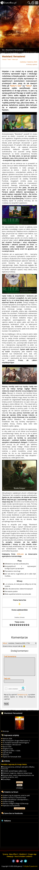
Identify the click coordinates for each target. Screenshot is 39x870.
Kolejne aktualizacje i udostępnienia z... (16, 800)
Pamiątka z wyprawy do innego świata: (14, 764)
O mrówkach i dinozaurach (12, 745)
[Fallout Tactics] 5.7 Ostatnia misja (14, 797)
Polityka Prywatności (30, 866)
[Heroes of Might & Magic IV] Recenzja (15, 804)
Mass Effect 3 (13, 854)
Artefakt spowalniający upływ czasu (15, 771)
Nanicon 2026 (7, 739)
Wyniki (19, 785)
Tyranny (5, 854)
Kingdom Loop (8, 749)
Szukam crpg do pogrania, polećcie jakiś (16, 795)
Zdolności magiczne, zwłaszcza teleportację (17, 773)
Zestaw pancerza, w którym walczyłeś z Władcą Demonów (17, 768)
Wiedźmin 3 (23, 854)
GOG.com (20, 554)
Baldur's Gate (16, 86)
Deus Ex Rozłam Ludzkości (23, 856)
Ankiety (19, 788)
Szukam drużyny (8, 802)
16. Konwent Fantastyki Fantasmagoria (16, 743)
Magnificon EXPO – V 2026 (11, 751)
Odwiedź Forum (19, 808)
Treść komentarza (10, 656)
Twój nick (7, 679)
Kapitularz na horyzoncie (11, 806)
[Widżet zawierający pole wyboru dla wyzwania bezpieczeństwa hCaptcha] (15, 689)
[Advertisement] (19, 26)
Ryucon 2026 (7, 747)
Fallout (28, 86)
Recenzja (6, 731)
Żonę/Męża (6, 779)
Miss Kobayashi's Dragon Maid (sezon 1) (16, 741)
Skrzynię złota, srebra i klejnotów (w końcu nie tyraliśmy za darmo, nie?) (17, 776)
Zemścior (6, 755)
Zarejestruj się (22, 695)
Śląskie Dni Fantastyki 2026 (12, 757)
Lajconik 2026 (7, 753)
